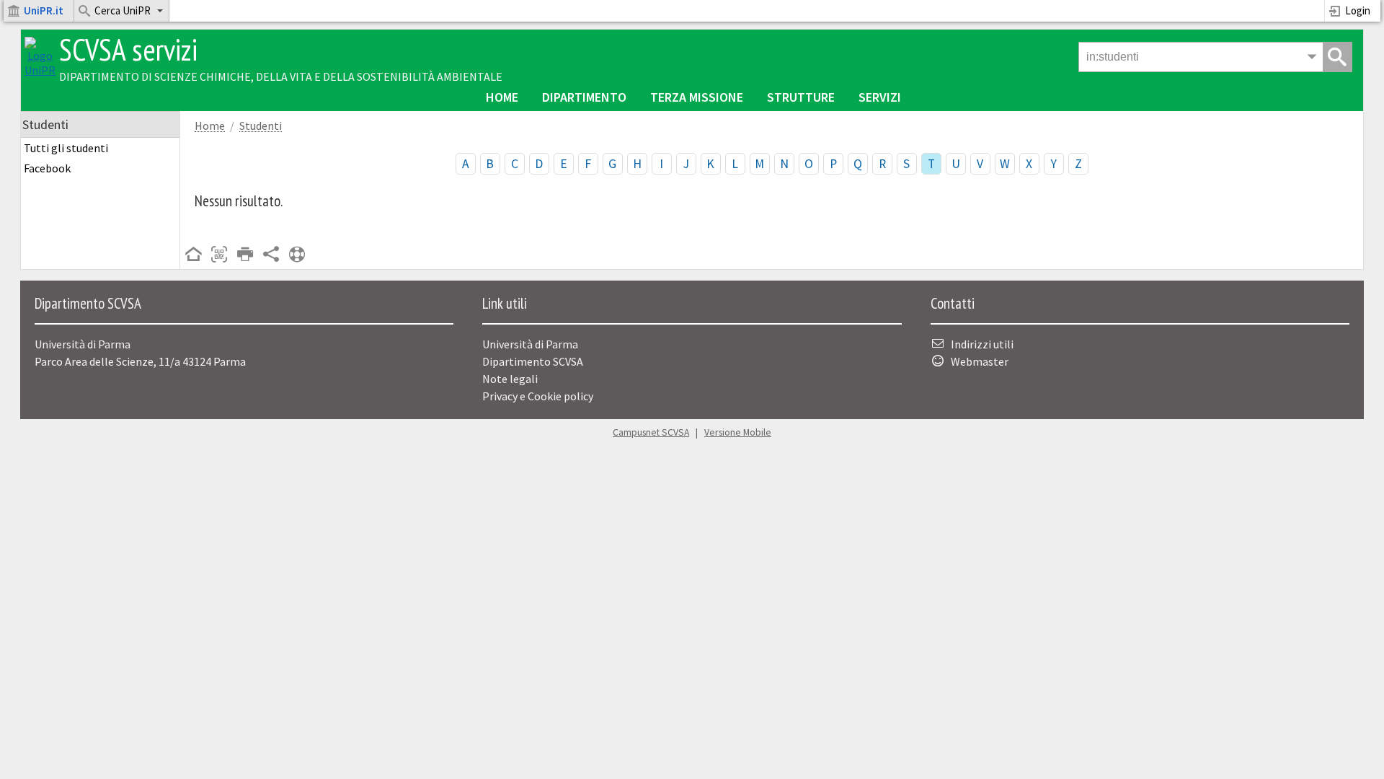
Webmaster (979, 361)
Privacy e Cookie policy (537, 396)
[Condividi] (271, 255)
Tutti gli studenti (66, 148)
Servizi (880, 97)
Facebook (47, 168)
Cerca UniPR (122, 10)
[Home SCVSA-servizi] (40, 70)
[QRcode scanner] (219, 255)
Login (1357, 10)
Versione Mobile (737, 432)
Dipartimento (584, 97)
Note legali (510, 378)
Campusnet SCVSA (651, 432)
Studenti (260, 126)
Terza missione (696, 97)
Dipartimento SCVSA (532, 361)
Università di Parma (530, 344)
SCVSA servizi (128, 49)
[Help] (297, 255)
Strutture (801, 97)
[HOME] (193, 255)
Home (502, 97)
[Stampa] (245, 255)
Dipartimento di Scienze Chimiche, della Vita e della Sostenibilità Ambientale (280, 76)
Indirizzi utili (982, 344)
